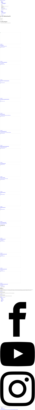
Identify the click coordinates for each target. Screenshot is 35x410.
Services (2, 2)
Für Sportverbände (3, 3)
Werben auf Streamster (4, 12)
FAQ (1, 13)
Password (2, 6)
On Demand (2, 298)
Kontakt (2, 301)
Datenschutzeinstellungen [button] (2, 409)
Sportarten (2, 11)
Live (1, 1)
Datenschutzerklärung (3, 408)
